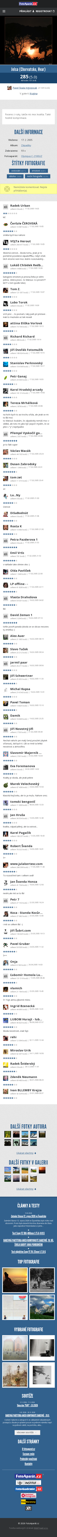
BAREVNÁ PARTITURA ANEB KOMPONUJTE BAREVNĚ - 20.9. (27, 1415)
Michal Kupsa (20, 689)
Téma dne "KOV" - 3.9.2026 (27, 1405)
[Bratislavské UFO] (16, 1142)
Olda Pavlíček (20, 570)
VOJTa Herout (20, 241)
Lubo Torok (18, 302)
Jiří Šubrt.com (20, 930)
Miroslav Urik (20, 1050)
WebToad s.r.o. (41, 1528)
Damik (15, 715)
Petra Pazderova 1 (24, 539)
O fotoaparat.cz (28, 1449)
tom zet (16, 477)
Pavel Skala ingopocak (25, 87)
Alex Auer (17, 636)
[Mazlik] (7, 1142)
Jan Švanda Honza (23, 881)
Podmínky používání (28, 1459)
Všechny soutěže (26, 1432)
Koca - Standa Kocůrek (26, 913)
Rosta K (16, 526)
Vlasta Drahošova (23, 597)
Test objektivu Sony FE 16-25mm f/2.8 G (28, 1252)
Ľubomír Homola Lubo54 (26, 975)
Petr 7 (14, 899)
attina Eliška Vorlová (26, 323)
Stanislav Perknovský (26, 363)
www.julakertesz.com (26, 864)
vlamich (16, 988)
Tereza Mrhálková (24, 403)
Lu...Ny (15, 495)
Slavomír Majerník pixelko (26, 753)
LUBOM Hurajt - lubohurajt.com (26, 1019)
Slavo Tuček (19, 649)
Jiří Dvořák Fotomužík (26, 350)
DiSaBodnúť (19, 513)
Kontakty (28, 1464)
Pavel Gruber (20, 944)
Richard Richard (22, 336)
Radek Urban (20, 205)
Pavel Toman (20, 702)
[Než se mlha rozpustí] (25, 1178)
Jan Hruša (17, 815)
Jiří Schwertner (21, 676)
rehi (13, 1037)
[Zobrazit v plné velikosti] (28, 40)
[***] (7, 1170)
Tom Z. (15, 289)
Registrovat (44, 11)
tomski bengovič (22, 801)
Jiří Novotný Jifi (21, 729)
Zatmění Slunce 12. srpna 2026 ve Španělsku (28, 1216)
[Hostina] (7, 1134)
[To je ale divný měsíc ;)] (42, 1170)
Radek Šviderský (22, 1063)
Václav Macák (20, 451)
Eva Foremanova (22, 766)
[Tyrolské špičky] (25, 1142)
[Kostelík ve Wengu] (7, 1178)
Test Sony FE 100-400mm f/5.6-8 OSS (28, 1233)
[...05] (25, 1134)
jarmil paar (18, 662)
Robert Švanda (21, 846)
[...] (42, 1134)
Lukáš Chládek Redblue (26, 265)
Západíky (26, 145)
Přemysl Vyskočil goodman (26, 433)
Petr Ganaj (18, 376)
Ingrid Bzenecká (22, 1006)
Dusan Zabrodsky (23, 464)
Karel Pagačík (20, 833)
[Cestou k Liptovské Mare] (33, 1170)
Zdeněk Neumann (23, 1077)
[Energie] (16, 1178)
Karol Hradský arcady (26, 389)
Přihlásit (25, 11)
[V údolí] (33, 1178)
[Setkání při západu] (16, 1134)
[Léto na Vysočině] (25, 1170)
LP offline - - (19, 584)
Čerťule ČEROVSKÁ (23, 223)
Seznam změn (28, 1454)
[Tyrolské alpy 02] (33, 1134)
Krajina (33, 93)
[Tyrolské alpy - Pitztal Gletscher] (33, 1142)
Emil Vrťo (17, 553)
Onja (14, 961)
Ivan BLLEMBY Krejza (26, 1090)
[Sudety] (16, 1170)
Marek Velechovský (24, 784)
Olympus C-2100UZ (31, 156)
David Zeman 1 (21, 615)
